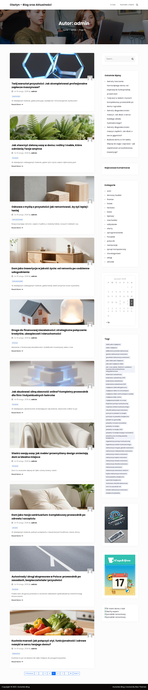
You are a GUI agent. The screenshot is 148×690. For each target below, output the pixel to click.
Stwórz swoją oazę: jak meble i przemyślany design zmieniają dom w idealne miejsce (50, 455)
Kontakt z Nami (127, 4)
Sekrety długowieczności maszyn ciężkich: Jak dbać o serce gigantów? (120, 131)
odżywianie (16, 654)
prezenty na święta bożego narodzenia (119, 433)
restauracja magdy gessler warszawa (119, 448)
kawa (109, 212)
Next (75, 673)
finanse (14, 343)
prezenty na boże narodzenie (116, 423)
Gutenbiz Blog (119, 687)
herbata (110, 207)
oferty (110, 228)
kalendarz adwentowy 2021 (115, 378)
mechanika (16, 96)
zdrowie (14, 528)
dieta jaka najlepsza (113, 344)
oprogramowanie (115, 232)
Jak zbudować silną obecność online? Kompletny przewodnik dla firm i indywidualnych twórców (50, 393)
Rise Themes (140, 687)
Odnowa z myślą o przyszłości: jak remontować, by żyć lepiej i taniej (50, 208)
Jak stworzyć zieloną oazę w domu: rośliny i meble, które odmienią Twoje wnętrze (47, 147)
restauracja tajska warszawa (116, 457)
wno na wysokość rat (113, 487)
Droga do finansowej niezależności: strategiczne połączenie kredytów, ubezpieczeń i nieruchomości (49, 331)
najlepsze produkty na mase (116, 400)
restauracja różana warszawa (116, 454)
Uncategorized (113, 253)
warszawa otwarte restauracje (117, 483)
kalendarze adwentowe (114, 381)
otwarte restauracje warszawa (117, 410)
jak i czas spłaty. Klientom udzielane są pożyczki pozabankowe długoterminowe (118, 369)
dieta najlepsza (111, 348)
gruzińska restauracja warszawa (117, 357)
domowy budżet (17, 219)
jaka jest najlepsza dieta (114, 364)
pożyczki (111, 241)
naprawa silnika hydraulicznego (117, 407)
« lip (108, 322)
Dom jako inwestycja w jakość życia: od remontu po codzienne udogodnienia (50, 270)
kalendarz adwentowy (114, 374)
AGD (109, 191)
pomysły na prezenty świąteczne (117, 417)
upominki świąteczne (113, 480)
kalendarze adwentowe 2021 (116, 384)
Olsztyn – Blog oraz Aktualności (31, 5)
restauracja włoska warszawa (116, 461)
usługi (109, 257)
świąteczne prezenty (113, 493)
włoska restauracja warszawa (116, 490)
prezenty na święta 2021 (114, 429)
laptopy (110, 216)
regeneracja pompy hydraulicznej (118, 441)
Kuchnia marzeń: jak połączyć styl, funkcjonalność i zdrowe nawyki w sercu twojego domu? (49, 642)
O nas (113, 4)
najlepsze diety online (113, 397)
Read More (16, 104)
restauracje (112, 245)
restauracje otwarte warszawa (117, 464)
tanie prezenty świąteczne (115, 477)
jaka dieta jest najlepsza (114, 361)
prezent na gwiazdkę (113, 420)
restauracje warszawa (114, 467)
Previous (30, 673)
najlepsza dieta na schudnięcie (117, 391)
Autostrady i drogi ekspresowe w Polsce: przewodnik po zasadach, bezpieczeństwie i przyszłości (46, 578)
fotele (109, 203)
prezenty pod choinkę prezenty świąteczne (116, 437)
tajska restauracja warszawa (116, 474)
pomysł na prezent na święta (116, 413)
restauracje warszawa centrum (117, 470)
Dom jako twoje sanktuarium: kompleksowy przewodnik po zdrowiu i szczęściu (48, 516)
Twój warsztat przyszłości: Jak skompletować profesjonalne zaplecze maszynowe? (49, 85)
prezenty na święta (112, 426)
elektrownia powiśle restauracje (117, 351)
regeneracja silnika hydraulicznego (118, 444)
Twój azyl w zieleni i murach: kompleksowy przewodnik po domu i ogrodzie (120, 102)
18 (70, 673)
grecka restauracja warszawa (116, 354)
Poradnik (15, 158)
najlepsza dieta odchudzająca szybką (119, 394)
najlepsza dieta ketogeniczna (116, 387)
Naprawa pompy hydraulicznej (117, 404)
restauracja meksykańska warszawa (119, 451)
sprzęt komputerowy (116, 249)
